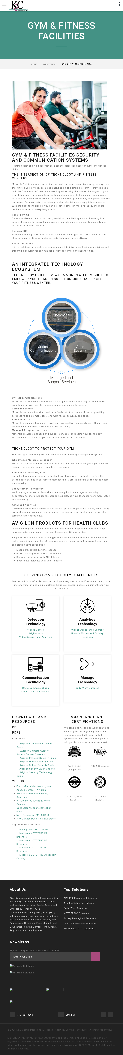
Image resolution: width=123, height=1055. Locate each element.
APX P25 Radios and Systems (81, 898)
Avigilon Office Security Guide (37, 761)
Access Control (36, 629)
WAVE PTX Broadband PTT (36, 691)
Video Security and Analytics (35, 637)
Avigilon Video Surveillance (79, 903)
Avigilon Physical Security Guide (38, 758)
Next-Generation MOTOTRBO (32, 815)
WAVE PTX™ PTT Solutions (79, 928)
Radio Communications (35, 688)
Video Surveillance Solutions (80, 923)
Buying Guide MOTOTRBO (34, 829)
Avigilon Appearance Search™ (87, 629)
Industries (49, 64)
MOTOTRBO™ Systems (76, 913)
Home (34, 64)
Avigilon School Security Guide (37, 765)
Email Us (71, 1014)
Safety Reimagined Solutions (80, 918)
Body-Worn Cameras (87, 688)
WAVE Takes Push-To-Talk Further (36, 818)
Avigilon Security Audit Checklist (38, 768)
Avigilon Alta (35, 633)
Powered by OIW (102, 1029)
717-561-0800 (25, 1014)
